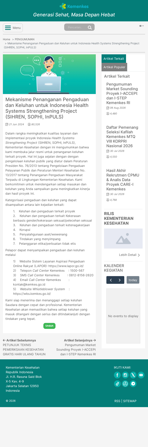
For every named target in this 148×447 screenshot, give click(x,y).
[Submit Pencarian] (90, 27)
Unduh (49, 325)
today (133, 280)
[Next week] (119, 280)
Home (6, 39)
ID (141, 26)
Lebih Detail (128, 255)
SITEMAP (129, 401)
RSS (117, 401)
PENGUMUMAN (24, 39)
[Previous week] (110, 280)
